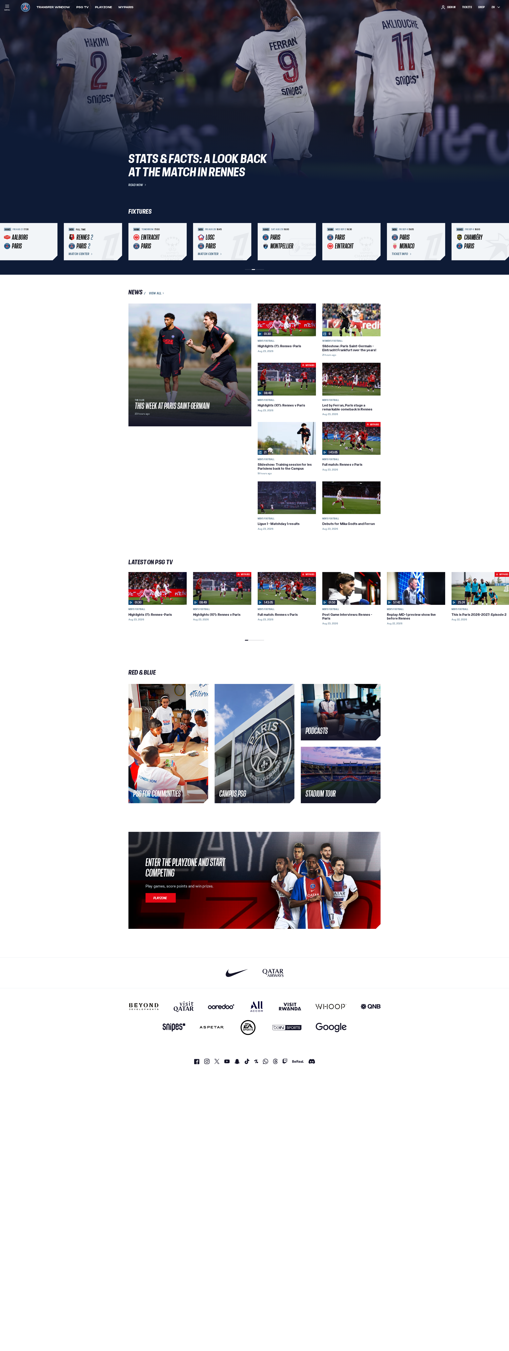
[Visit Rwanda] (290, 1006)
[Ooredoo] (221, 1006)
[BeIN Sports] (286, 1027)
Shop (481, 7)
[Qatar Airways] (273, 973)
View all (155, 293)
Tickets (467, 7)
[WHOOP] (331, 1006)
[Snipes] (174, 1027)
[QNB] (371, 1006)
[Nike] (237, 973)
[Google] (331, 1027)
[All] (257, 1006)
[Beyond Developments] (143, 1006)
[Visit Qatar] (184, 1006)
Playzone (103, 7)
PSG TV (82, 7)
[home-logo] (25, 7)
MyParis (126, 7)
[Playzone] (161, 898)
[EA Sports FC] (248, 1027)
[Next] (376, 241)
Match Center (79, 254)
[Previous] (133, 241)
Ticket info (400, 254)
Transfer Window (53, 7)
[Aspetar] (212, 1027)
